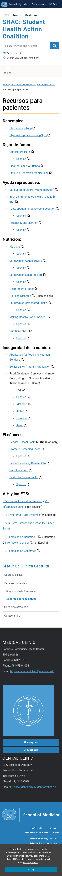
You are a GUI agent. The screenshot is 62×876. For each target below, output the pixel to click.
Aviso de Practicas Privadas (44, 843)
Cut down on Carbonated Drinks (28, 303)
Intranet (53, 828)
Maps (27, 4)
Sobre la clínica (13, 574)
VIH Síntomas (31, 514)
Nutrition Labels (19, 331)
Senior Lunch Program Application (29, 366)
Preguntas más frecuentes (21, 591)
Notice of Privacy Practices (44, 839)
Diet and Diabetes (20, 296)
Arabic (20, 411)
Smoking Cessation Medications (29, 173)
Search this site (14, 53)
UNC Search (54, 4)
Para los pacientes (46, 84)
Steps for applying (20, 128)
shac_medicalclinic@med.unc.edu (34, 671)
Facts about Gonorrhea (22, 551)
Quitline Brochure (20, 151)
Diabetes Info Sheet (21, 289)
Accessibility (15, 4)
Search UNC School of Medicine (23, 57)
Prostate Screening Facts (25, 449)
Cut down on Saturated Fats (26, 274)
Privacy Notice (30, 862)
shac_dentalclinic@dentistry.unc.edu (35, 787)
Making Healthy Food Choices (27, 317)
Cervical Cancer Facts (22, 442)
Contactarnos (12, 615)
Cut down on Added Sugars (25, 260)
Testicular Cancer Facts (23, 477)
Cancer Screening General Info (27, 463)
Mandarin (21, 404)
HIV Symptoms (12, 514)
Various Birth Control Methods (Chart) (31, 189)
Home (6, 84)
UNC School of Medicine (20, 15)
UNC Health (37, 828)
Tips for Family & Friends (24, 166)
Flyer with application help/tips (28, 135)
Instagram (32, 742)
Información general (17, 542)
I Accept (31, 869)
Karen (19, 425)
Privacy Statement (36, 832)
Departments (39, 4)
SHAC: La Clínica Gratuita (23, 84)
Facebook (32, 749)
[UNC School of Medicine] (31, 814)
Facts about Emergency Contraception (32, 208)
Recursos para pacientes (21, 599)
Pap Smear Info (18, 470)
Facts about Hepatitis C (23, 537)
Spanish (21, 159)
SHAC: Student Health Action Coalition (24, 29)
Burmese (21, 418)
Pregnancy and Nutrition (23, 222)
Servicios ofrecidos (16, 607)
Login (55, 832)
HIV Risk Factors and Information (22, 501)
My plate (14, 246)
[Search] (54, 45)
